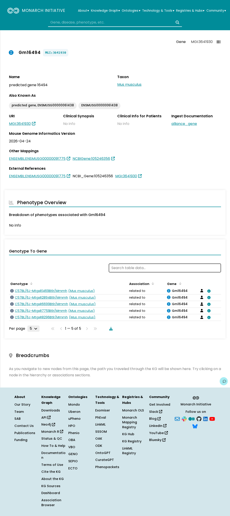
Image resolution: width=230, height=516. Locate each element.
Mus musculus (129, 84)
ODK (98, 445)
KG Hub (128, 434)
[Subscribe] (177, 418)
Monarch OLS (133, 410)
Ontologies (131, 11)
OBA (71, 440)
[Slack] (184, 418)
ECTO (72, 468)
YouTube (157, 433)
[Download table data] (110, 328)
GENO (73, 454)
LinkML (100, 424)
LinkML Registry (129, 451)
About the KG (52, 479)
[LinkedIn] (205, 418)
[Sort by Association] (152, 283)
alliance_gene (184, 123)
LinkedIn (156, 426)
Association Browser (51, 502)
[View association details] (208, 291)
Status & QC (51, 438)
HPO (71, 426)
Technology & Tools (158, 11)
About (83, 11)
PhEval (100, 417)
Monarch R (50, 431)
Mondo (74, 404)
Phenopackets (107, 467)
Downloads (50, 410)
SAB (17, 418)
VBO (71, 447)
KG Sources (50, 486)
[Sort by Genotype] (30, 283)
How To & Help (53, 445)
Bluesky (155, 440)
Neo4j (46, 424)
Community (216, 11)
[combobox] (115, 22)
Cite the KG (51, 471)
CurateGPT (104, 460)
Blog (153, 418)
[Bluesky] (194, 425)
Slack (154, 411)
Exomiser (102, 410)
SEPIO (73, 461)
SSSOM (101, 431)
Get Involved (159, 404)
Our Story (22, 404)
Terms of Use (52, 464)
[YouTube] (212, 418)
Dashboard (50, 493)
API (44, 417)
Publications (24, 433)
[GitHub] (199, 418)
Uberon (74, 411)
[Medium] (191, 418)
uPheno (74, 418)
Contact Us (24, 426)
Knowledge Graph (105, 11)
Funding (20, 440)
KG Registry (132, 441)
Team (19, 411)
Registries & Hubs (190, 11)
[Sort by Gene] (179, 283)
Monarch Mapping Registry (129, 422)
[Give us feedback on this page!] (224, 381)
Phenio (74, 433)
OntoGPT (103, 453)
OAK (98, 438)
